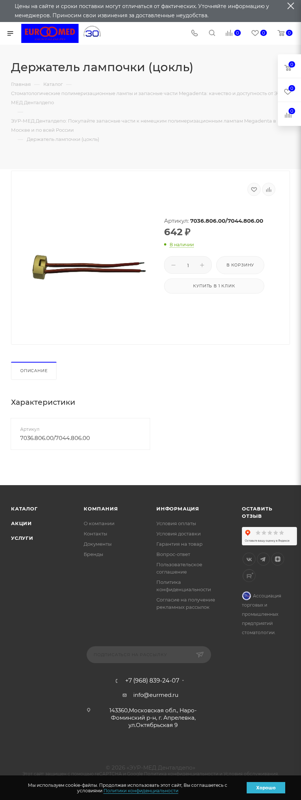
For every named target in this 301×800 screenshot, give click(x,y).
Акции (21, 523)
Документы (98, 544)
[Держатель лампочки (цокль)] (89, 267)
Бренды (93, 554)
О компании (99, 523)
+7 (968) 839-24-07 (152, 681)
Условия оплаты (176, 523)
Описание (33, 370)
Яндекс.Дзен (277, 559)
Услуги (22, 538)
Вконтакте (249, 559)
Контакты (95, 534)
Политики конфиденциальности (141, 790)
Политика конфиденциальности (181, 774)
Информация (177, 509)
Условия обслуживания (251, 774)
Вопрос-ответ (173, 554)
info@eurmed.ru (155, 694)
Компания (101, 509)
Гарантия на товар (179, 544)
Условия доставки (178, 534)
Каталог (24, 509)
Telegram (263, 559)
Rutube (249, 575)
